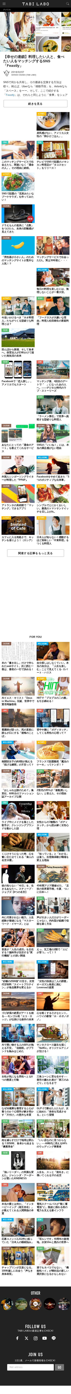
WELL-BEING (42, 270)
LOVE (40, 238)
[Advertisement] (35, 598)
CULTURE (6, 206)
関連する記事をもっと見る (35, 553)
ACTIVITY (41, 114)
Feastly (10, 94)
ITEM (5, 143)
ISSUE (40, 298)
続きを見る (35, 103)
